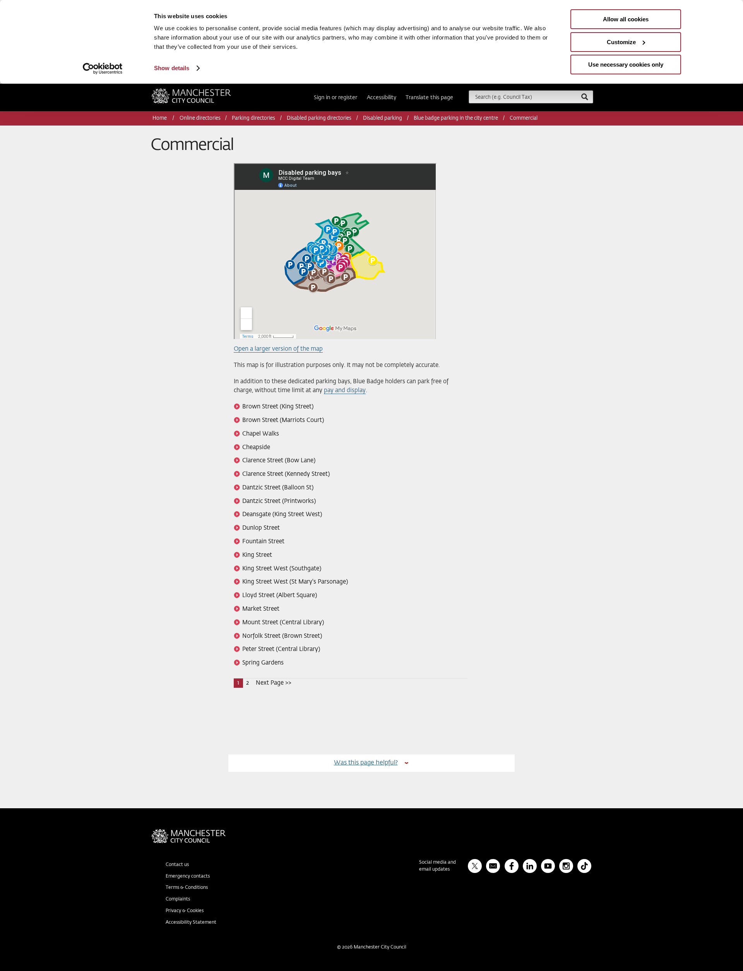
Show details (171, 68)
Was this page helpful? (366, 762)
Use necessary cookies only (625, 64)
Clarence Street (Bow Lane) (278, 460)
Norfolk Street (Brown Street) (282, 636)
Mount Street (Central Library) (283, 622)
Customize (621, 42)
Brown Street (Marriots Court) (283, 420)
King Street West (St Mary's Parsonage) (295, 582)
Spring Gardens (263, 663)
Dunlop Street (261, 528)
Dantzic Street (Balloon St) (277, 488)
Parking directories (253, 118)
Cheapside (256, 447)
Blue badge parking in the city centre (456, 118)
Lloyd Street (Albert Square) (279, 595)
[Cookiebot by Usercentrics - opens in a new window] (103, 68)
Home (160, 118)
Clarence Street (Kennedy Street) (286, 474)
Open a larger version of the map (278, 349)
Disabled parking (382, 118)
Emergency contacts (188, 876)
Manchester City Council (201, 91)
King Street (257, 555)
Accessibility (381, 97)
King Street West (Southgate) (281, 569)
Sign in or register (335, 97)
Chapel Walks (260, 434)
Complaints (178, 899)
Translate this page (429, 97)
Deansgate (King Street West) (282, 514)
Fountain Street (263, 541)
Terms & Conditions (187, 887)
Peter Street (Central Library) (281, 649)
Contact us (177, 865)
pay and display (345, 390)
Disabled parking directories (319, 118)
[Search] (584, 96)
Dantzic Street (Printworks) (279, 501)
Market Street (260, 609)
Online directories (200, 118)
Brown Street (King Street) (277, 407)
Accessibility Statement (191, 922)
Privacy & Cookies (185, 911)
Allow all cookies (626, 19)
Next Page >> (273, 683)
